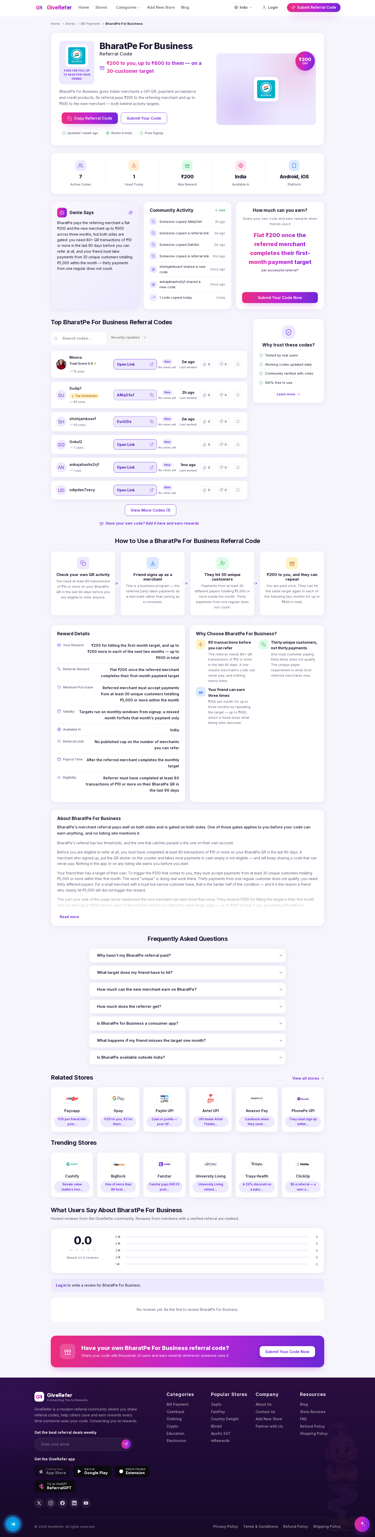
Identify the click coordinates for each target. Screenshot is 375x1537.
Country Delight (225, 1419)
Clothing (174, 1419)
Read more (69, 917)
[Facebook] (62, 1503)
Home (84, 7)
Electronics (176, 1440)
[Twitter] (39, 1503)
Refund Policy (312, 1426)
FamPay (218, 1411)
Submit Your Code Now (280, 297)
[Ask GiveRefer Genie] (362, 1524)
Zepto (216, 1404)
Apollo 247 (220, 1433)
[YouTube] (86, 1503)
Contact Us (265, 1411)
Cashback (175, 1411)
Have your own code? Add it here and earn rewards (152, 523)
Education (175, 1433)
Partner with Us (269, 1426)
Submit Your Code (144, 118)
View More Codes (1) (150, 510)
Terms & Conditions (260, 1526)
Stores (101, 7)
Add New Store (161, 7)
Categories (126, 7)
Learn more (286, 394)
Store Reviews (313, 1411)
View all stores (305, 1078)
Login (273, 7)
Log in (61, 1285)
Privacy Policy (225, 1526)
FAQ (303, 1419)
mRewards (220, 1440)
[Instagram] (50, 1503)
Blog (185, 7)
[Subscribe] (126, 1444)
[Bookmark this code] (237, 364)
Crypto (172, 1426)
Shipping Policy (314, 1433)
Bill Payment (90, 23)
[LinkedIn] (74, 1503)
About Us (264, 1404)
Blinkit (216, 1426)
